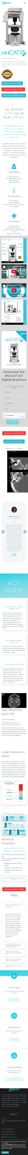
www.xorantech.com (12, 1137)
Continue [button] (5, 1152)
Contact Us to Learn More (12, 83)
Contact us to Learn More (14, 441)
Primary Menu (25, 3)
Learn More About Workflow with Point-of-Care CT (14, 878)
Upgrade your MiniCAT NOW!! (13, 89)
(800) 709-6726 (11, 1129)
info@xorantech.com (11, 1134)
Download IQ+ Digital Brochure (13, 95)
